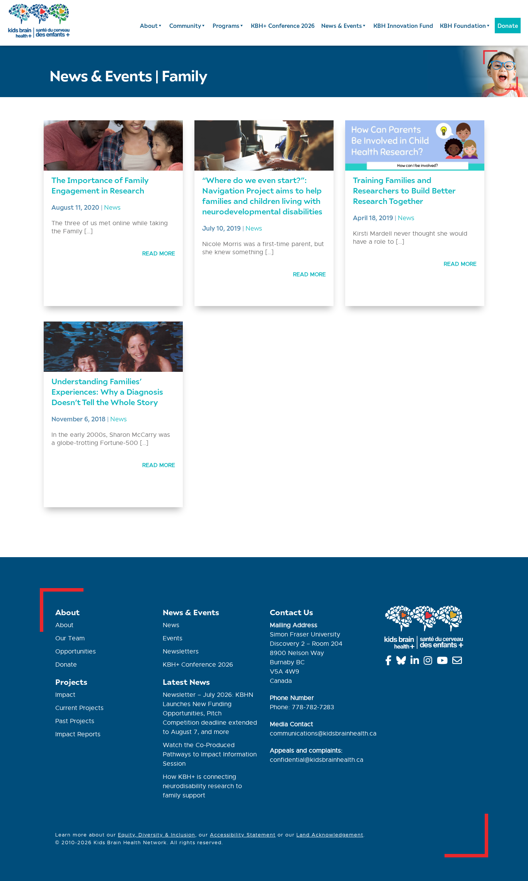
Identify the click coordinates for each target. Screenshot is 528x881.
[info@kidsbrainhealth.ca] (458, 662)
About (149, 25)
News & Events (341, 25)
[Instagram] (429, 662)
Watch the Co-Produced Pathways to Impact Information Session (210, 754)
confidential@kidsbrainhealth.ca (316, 760)
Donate (507, 25)
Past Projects (74, 721)
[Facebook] (389, 662)
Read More (158, 253)
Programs (226, 25)
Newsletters (181, 651)
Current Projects (79, 708)
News (112, 207)
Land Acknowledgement (329, 834)
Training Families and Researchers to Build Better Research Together (404, 190)
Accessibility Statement (243, 834)
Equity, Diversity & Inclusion (156, 834)
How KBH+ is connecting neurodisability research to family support (202, 786)
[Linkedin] (416, 662)
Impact (65, 695)
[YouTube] (443, 662)
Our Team (70, 638)
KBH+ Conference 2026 (283, 25)
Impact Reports (77, 734)
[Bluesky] (402, 662)
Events (172, 638)
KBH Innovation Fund (403, 25)
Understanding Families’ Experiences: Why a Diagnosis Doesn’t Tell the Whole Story (107, 391)
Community (185, 25)
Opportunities (75, 651)
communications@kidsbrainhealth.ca (323, 733)
